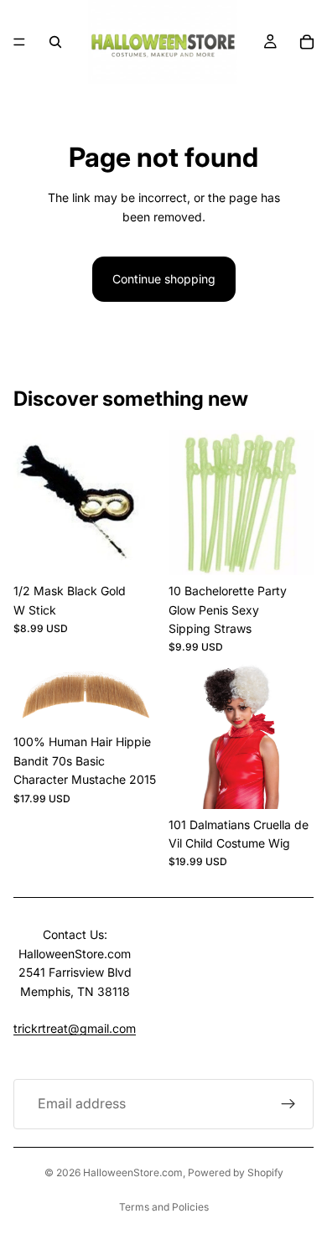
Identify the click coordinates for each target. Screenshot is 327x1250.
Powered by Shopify (235, 1172)
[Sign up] (288, 1104)
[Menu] (19, 42)
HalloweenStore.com (133, 1172)
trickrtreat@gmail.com (74, 1028)
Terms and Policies (164, 1207)
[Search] (55, 41)
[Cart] (306, 41)
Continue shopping (163, 279)
